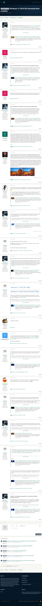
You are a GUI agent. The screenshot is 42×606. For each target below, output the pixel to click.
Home (37, 601)
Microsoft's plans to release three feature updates (30, 25)
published (36, 501)
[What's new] (38, 2)
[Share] (39, 22)
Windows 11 (5, 543)
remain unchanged (22, 297)
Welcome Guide (24, 582)
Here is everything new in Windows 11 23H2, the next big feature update (28, 118)
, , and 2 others (19, 343)
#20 (40, 494)
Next (5, 20)
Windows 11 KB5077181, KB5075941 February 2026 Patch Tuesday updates (19, 560)
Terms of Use (26, 601)
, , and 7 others (21, 85)
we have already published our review (24, 28)
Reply (40, 46)
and (17, 57)
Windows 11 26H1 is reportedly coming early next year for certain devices (18, 555)
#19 (40, 446)
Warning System (24, 580)
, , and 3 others (22, 250)
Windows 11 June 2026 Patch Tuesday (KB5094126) (14, 550)
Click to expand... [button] (26, 32)
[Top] (39, 601)
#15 (40, 349)
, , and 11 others (21, 44)
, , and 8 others (18, 312)
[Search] (40, 2)
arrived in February (34, 26)
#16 (40, 377)
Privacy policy (31, 601)
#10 (40, 239)
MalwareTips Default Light (6, 601)
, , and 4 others (19, 415)
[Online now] (4, 68)
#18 (40, 420)
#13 (40, 318)
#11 (40, 256)
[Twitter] (23, 595)
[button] (2, 2)
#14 (40, 333)
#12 (40, 283)
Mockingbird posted (26, 499)
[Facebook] (22, 595)
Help (35, 601)
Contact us (21, 601)
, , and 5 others (22, 179)
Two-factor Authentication (26, 584)
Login (1, 591)
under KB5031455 (36, 261)
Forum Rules (24, 578)
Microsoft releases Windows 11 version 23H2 (23, 433)
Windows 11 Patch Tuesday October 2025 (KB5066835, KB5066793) (17, 545)
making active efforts (31, 336)
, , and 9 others (19, 233)
